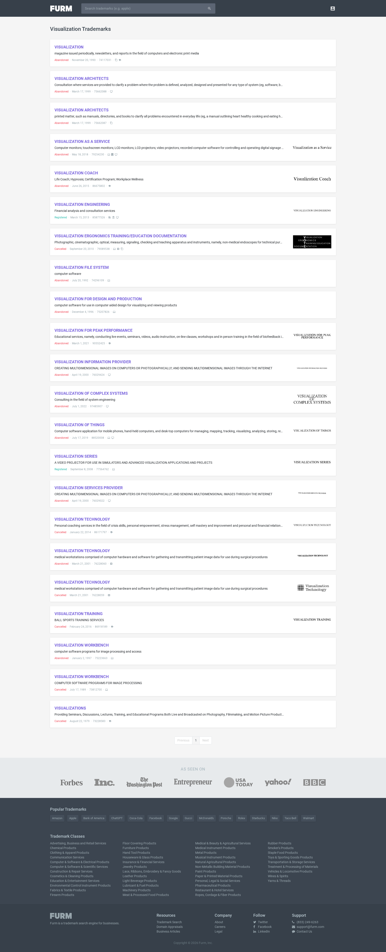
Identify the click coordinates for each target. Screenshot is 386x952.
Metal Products (205, 852)
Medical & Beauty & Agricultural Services (223, 843)
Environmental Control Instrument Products (80, 885)
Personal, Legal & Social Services (217, 881)
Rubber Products (279, 843)
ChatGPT (117, 818)
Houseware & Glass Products (143, 857)
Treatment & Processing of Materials (293, 866)
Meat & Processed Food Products (146, 895)
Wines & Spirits (278, 876)
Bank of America (93, 818)
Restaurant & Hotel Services (214, 890)
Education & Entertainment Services (74, 881)
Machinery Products (137, 890)
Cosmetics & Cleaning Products (71, 876)
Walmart (308, 818)
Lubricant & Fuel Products (141, 885)
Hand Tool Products (136, 852)
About (219, 922)
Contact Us (304, 931)
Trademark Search (169, 922)
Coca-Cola (136, 818)
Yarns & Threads (279, 881)
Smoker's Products (281, 848)
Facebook (155, 818)
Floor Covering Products (139, 843)
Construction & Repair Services (71, 871)
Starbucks (258, 818)
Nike (275, 818)
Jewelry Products (135, 866)
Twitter (262, 922)
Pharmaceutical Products (213, 885)
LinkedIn (263, 931)
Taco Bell (290, 818)
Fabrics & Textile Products (68, 890)
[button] (332, 8)
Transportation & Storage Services (291, 862)
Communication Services (67, 857)
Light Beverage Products (140, 881)
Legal (218, 931)
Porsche (226, 818)
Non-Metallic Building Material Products (222, 866)
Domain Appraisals (170, 927)
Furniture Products (136, 848)
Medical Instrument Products (215, 848)
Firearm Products (62, 895)
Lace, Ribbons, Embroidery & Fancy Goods (152, 871)
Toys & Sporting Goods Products (290, 857)
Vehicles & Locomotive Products (290, 871)
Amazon (57, 818)
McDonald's (206, 818)
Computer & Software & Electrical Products (79, 862)
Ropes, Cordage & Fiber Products (218, 895)
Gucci (188, 818)
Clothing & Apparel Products (69, 852)
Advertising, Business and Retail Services (78, 843)
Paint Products (205, 871)
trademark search (75, 923)
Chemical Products (63, 848)
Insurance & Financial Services (143, 862)
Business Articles (168, 931)
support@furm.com (310, 927)
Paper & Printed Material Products (218, 876)
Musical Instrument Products (215, 857)
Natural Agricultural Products (215, 862)
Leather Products (135, 876)
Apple (72, 818)
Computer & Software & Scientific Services (79, 866)
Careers (220, 927)
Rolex (241, 818)
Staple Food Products (283, 852)
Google (173, 818)
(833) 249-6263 (307, 922)
